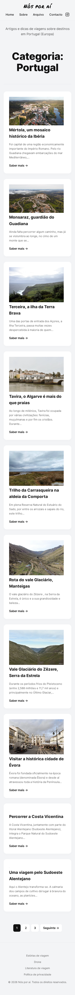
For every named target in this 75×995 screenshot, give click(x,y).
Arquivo (38, 14)
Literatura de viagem (37, 968)
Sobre (23, 14)
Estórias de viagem (37, 955)
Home (10, 14)
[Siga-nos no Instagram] (67, 15)
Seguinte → (51, 928)
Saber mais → (18, 165)
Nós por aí (37, 6)
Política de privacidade (37, 974)
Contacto (55, 14)
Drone (37, 961)
